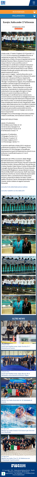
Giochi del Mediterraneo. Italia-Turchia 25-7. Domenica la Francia (15, 347)
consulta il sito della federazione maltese (14, 187)
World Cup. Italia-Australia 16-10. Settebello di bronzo (16, 401)
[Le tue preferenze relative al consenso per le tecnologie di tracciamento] (3, 473)
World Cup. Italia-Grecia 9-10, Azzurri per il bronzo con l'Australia (18, 431)
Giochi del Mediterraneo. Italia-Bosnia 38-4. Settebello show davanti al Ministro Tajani (15, 374)
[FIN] (16, 3)
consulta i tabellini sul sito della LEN (12, 190)
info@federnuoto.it (7, 473)
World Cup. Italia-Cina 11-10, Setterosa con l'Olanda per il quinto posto (15, 459)
